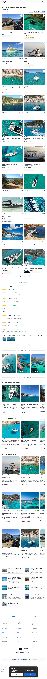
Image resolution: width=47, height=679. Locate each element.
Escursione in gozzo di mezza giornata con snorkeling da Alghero (14, 331)
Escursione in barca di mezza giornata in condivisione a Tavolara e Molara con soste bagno (18, 291)
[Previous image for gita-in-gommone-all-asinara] (25, 181)
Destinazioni (12, 616)
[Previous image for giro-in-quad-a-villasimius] (3, 22)
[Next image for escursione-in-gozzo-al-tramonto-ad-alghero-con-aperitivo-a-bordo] (44, 49)
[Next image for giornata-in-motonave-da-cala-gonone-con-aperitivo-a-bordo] (44, 128)
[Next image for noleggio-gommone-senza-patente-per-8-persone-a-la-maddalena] (21, 257)
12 (26, 276)
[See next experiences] (44, 382)
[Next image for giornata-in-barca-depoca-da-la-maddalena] (44, 204)
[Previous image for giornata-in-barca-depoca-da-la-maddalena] (25, 204)
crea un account (19, 659)
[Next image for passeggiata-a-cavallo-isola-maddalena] (21, 181)
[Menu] (44, 1)
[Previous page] (18, 276)
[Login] (42, 1)
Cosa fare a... (3, 671)
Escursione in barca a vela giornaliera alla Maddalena (11, 299)
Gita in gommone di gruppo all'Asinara (9, 317)
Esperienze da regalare (5, 667)
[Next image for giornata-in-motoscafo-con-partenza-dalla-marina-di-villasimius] (44, 103)
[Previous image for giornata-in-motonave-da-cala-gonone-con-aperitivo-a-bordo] (25, 128)
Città (35, 616)
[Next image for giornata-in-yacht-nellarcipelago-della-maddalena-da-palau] (21, 128)
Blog (1, 673)
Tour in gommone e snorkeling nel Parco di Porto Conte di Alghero (14, 324)
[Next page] (29, 276)
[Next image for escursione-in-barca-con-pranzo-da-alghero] (21, 103)
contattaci (34, 653)
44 (26, 345)
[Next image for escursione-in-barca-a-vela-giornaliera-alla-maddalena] (21, 154)
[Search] (36, 1)
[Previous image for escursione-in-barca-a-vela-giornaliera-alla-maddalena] (3, 154)
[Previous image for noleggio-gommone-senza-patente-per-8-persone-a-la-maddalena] (3, 257)
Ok (30, 674)
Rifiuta (16, 674)
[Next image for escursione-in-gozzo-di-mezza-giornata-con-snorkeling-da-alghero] (44, 154)
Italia (2, 11)
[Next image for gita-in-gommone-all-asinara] (44, 181)
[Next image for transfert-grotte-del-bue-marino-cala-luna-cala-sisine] (21, 232)
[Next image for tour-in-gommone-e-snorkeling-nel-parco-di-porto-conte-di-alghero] (21, 77)
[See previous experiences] (41, 382)
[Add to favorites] (21, 15)
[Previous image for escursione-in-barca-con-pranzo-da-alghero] (3, 103)
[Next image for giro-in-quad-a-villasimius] (21, 22)
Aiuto (28, 653)
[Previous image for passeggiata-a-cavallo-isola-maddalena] (3, 181)
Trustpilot (29, 652)
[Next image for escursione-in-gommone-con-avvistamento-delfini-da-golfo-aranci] (44, 22)
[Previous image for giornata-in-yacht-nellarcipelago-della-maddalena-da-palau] (3, 128)
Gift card (2, 669)
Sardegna (8, 11)
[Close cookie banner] (36, 668)
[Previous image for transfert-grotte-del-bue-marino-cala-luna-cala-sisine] (3, 232)
